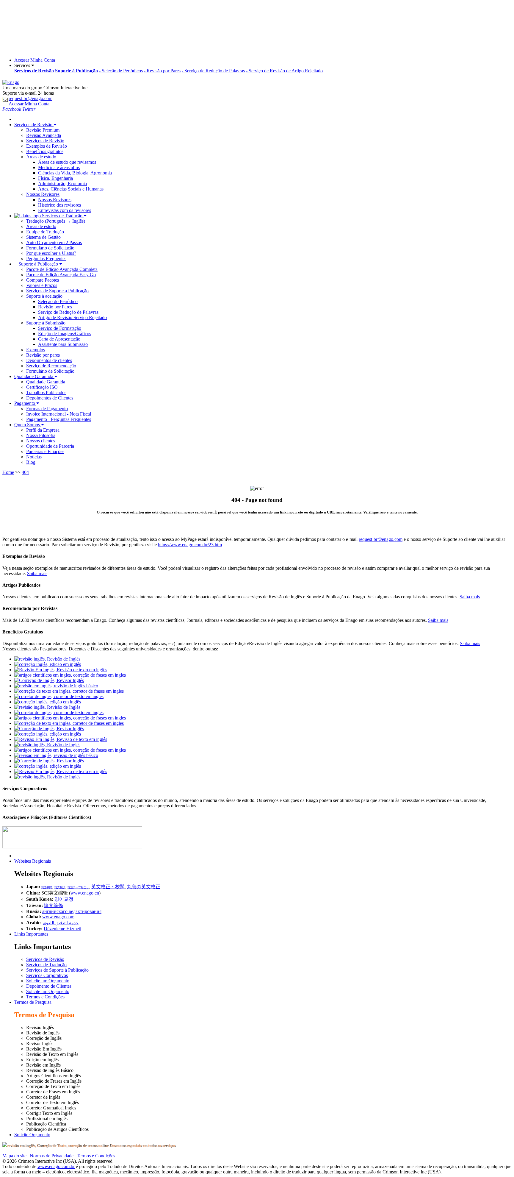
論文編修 (53, 905)
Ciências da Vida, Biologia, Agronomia (75, 172)
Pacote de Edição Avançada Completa (62, 269)
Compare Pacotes (42, 279)
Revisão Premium (42, 129)
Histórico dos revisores (59, 204)
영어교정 (63, 899)
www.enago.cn (84, 892)
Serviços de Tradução (46, 964)
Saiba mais (37, 573)
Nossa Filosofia (40, 435)
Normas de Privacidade (51, 1155)
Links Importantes (31, 933)
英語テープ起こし (78, 887)
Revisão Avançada (43, 135)
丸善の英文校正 (143, 886)
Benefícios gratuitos (44, 151)
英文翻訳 (59, 887)
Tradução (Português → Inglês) (55, 221)
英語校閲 (46, 887)
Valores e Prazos (41, 285)
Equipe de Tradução (45, 231)
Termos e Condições (45, 996)
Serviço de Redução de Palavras (68, 312)
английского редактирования (71, 911)
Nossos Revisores (54, 199)
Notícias (34, 456)
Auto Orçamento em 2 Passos (54, 242)
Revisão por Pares (55, 306)
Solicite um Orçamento (47, 980)
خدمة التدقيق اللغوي (61, 922)
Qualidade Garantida (45, 381)
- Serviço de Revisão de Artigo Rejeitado (284, 70)
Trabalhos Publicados (46, 392)
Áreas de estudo (41, 226)
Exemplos (35, 349)
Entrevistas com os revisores (64, 210)
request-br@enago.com (30, 98)
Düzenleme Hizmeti (62, 928)
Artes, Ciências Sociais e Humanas (71, 188)
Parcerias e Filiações (45, 451)
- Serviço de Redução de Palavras (213, 70)
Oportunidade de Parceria (50, 446)
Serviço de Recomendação (51, 365)
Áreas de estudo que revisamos (67, 162)
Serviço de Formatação (59, 328)
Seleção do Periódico (58, 301)
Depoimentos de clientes (49, 360)
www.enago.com (58, 916)
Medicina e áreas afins (59, 167)
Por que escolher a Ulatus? (51, 253)
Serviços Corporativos (47, 975)
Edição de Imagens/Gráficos (64, 333)
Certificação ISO (42, 387)
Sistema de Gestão (43, 237)
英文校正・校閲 (108, 886)
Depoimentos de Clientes (49, 397)
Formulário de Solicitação (50, 247)
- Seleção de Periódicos (121, 70)
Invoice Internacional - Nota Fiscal (58, 413)
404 (25, 472)
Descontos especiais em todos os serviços (142, 1145)
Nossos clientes (40, 440)
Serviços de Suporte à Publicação (57, 290)
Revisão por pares (43, 355)
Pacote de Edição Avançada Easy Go (61, 274)
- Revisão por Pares (162, 70)
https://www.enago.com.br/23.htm (190, 544)
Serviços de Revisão (45, 140)
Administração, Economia (62, 183)
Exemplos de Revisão (46, 146)
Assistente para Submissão (63, 344)
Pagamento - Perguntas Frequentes (58, 419)
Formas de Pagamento (47, 408)
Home (8, 472)
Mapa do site (14, 1155)
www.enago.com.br (56, 1166)
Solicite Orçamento (32, 1134)
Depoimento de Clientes (48, 986)
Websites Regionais (32, 861)
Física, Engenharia (55, 178)
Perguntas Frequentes (46, 258)
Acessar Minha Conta (34, 60)
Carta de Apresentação (59, 338)
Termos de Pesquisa (32, 1002)
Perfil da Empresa (42, 430)
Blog (30, 462)
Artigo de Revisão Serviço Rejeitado (72, 317)
